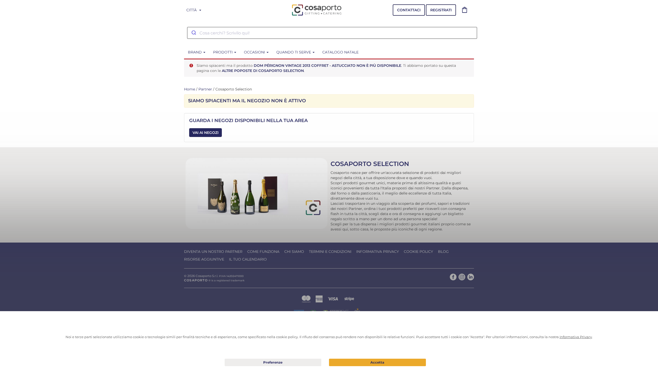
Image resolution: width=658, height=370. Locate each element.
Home (189, 89)
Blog (443, 251)
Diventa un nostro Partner (213, 251)
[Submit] (193, 33)
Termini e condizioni (330, 251)
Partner (205, 89)
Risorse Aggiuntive (204, 259)
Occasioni (255, 52)
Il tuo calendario (248, 259)
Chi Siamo (294, 251)
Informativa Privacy (377, 251)
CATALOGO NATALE (340, 52)
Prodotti (223, 52)
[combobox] (332, 33)
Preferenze (273, 362)
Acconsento (377, 362)
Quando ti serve (294, 52)
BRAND (195, 52)
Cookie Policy (418, 251)
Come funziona (263, 251)
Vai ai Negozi (205, 132)
